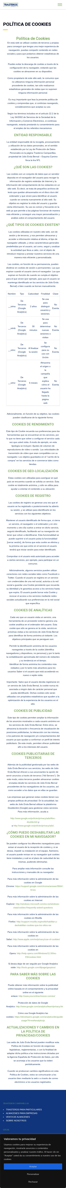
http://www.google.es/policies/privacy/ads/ (34, 825)
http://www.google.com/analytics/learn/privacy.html (40, 1006)
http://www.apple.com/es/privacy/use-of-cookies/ (36, 939)
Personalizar (33, 1174)
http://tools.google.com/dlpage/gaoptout (36, 967)
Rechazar (33, 1182)
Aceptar (33, 1166)
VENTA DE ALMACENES (18, 1117)
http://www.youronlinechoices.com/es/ (37, 996)
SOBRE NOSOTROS (16, 1120)
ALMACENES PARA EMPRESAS (21, 1113)
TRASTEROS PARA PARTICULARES (24, 1109)
